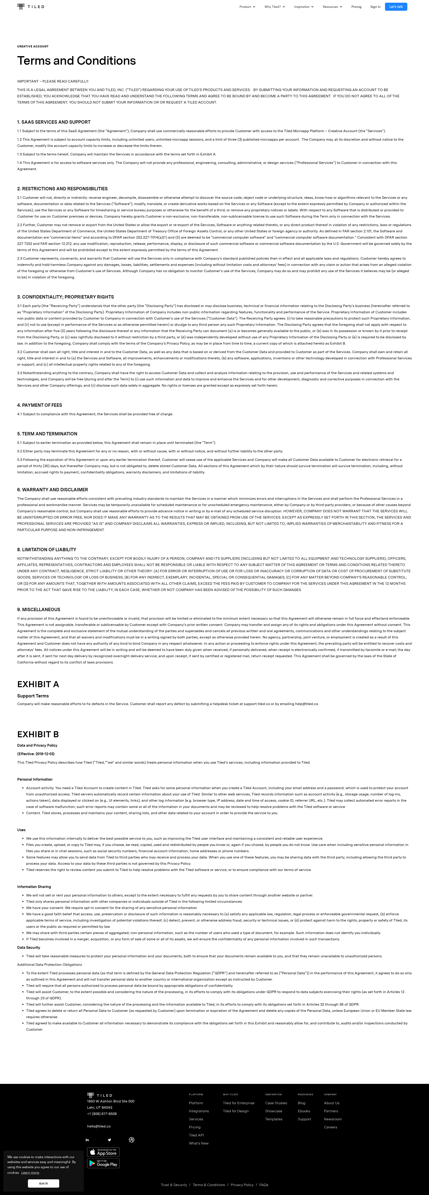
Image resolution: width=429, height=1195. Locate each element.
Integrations (199, 1111)
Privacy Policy (242, 1185)
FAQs (263, 1185)
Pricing (195, 1127)
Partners (331, 1111)
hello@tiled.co (99, 1126)
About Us (331, 1103)
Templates (273, 1119)
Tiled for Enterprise (238, 1103)
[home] (30, 7)
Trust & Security (174, 1185)
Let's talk (396, 6)
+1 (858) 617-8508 (102, 1114)
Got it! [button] (43, 1183)
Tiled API (196, 1135)
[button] (247, 6)
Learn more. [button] (30, 1173)
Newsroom (333, 1119)
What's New (199, 1143)
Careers (330, 1127)
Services (196, 1119)
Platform (196, 1103)
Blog (301, 1103)
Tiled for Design (236, 1111)
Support (304, 1119)
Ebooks (304, 1111)
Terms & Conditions (209, 1185)
